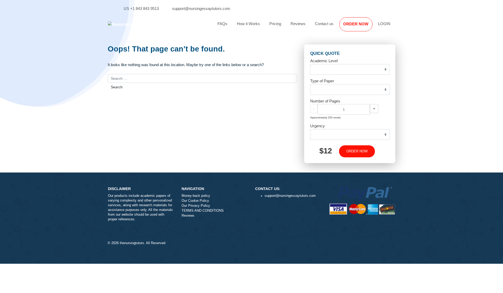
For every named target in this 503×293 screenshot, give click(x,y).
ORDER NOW (355, 24)
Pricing (275, 23)
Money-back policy (196, 196)
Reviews (298, 23)
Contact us (324, 23)
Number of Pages (325, 101)
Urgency (317, 126)
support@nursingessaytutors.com (201, 8)
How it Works (248, 23)
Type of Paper (322, 81)
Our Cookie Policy (195, 201)
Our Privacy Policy (196, 206)
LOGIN (384, 23)
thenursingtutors (132, 243)
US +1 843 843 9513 (141, 8)
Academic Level (324, 61)
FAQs (222, 23)
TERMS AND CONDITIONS (203, 210)
